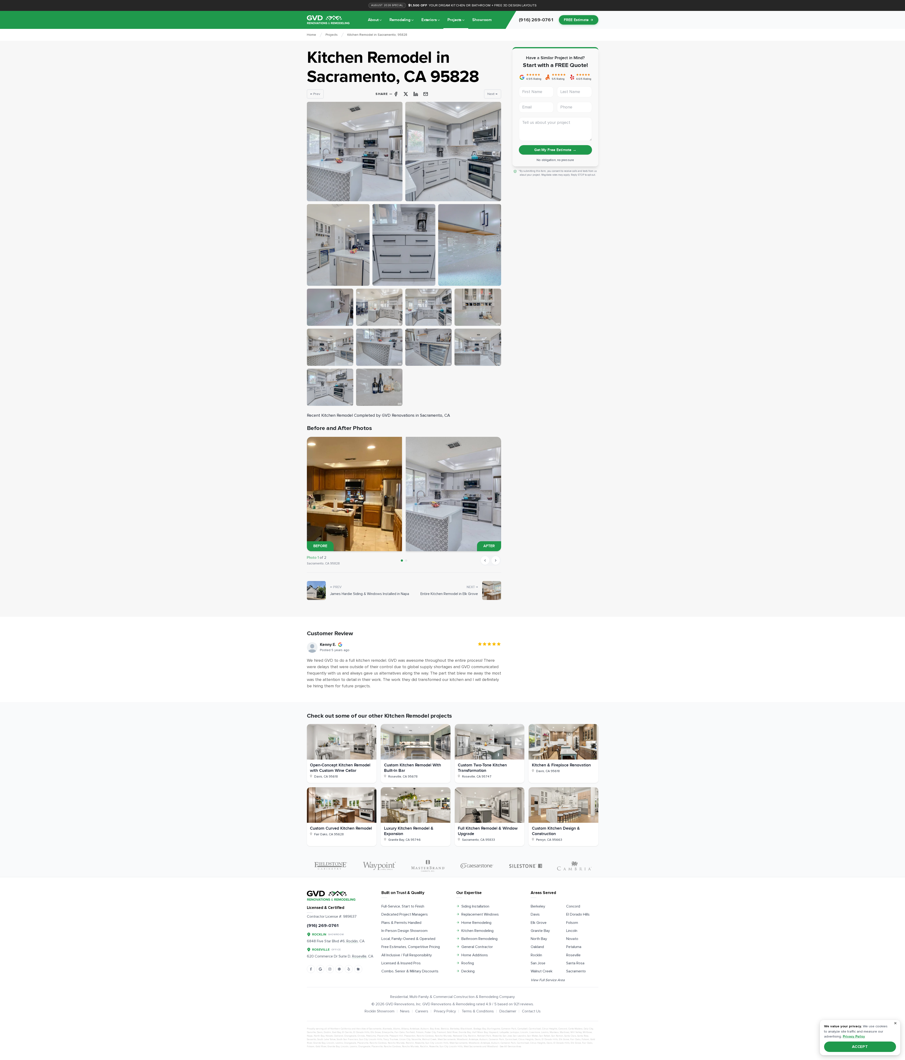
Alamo (396, 1028)
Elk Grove (539, 922)
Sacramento (576, 971)
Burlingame (493, 1028)
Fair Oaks (399, 1032)
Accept (860, 1046)
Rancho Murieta (443, 1035)
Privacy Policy (445, 1011)
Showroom (482, 20)
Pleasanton (409, 1035)
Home (311, 35)
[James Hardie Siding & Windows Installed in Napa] (316, 590)
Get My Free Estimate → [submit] (555, 150)
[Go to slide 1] (402, 560)
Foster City (430, 1032)
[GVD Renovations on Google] (320, 969)
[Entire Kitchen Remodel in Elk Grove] (491, 590)
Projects (454, 20)
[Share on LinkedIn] (415, 94)
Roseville (573, 955)
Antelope (414, 1028)
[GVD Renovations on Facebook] (311, 969)
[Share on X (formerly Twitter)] (405, 94)
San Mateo (532, 1035)
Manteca (554, 1032)
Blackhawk (466, 1028)
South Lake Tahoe (326, 1039)
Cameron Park (508, 1028)
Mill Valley (576, 1032)
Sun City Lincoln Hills (370, 1039)
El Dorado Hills (578, 914)
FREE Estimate (576, 20)
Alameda (387, 1028)
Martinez (564, 1032)
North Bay (539, 938)
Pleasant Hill (396, 1035)
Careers (421, 1011)
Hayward (493, 1032)
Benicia (445, 1028)
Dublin (327, 1032)
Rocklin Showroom (379, 1011)
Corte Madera (575, 1028)
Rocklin (536, 955)
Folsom (572, 922)
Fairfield (410, 1032)
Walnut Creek (541, 971)
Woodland (462, 1039)
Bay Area (435, 1028)
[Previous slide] (485, 560)
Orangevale (350, 1035)
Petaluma (573, 946)
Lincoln (571, 930)
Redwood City (460, 1035)
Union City (404, 1039)
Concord (573, 906)
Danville (311, 1032)
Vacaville (416, 1039)
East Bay (336, 1032)
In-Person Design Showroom (404, 930)
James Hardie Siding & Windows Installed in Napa (369, 594)
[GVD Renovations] (328, 19)
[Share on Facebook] (396, 94)
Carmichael (535, 1028)
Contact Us (531, 1011)
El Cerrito (347, 1032)
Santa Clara (570, 1035)
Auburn (424, 1028)
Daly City (588, 1028)
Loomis (544, 1032)
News (405, 1011)
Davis (535, 914)
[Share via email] (425, 94)
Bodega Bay (479, 1028)
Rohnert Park (484, 1035)
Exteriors (429, 20)
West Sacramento (447, 1039)
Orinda (361, 1035)
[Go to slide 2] (406, 560)
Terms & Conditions (478, 1011)
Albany (405, 1028)
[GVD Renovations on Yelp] (349, 969)
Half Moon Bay (480, 1032)
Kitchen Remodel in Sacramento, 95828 (377, 35)
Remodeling (400, 20)
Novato (572, 938)
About (373, 20)
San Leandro (519, 1035)
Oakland (537, 946)
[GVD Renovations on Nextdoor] (358, 969)
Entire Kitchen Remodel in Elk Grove (449, 594)
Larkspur (514, 1032)
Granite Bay (540, 930)
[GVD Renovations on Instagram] (330, 969)
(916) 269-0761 (323, 925)
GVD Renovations (400, 1004)
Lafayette (504, 1032)
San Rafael (544, 1035)
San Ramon (557, 1035)
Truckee (394, 1039)
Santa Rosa (575, 963)
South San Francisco (347, 1039)
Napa (310, 1035)
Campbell (522, 1028)
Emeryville (387, 1032)
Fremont (441, 1032)
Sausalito (311, 1039)
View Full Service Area (548, 980)
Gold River (452, 1032)
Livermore (534, 1032)
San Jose (538, 963)
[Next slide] (495, 560)
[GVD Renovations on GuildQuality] (339, 969)
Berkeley (538, 906)
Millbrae (587, 1032)
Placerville (382, 1035)
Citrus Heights (549, 1028)
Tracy (385, 1039)
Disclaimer (507, 1011)
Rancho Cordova (425, 1035)
